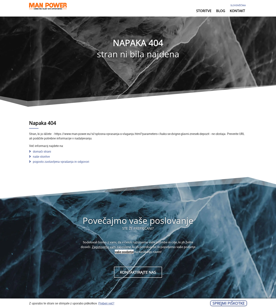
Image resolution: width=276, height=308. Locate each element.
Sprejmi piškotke (229, 303)
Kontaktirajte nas (138, 272)
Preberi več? (106, 303)
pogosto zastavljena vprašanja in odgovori (61, 162)
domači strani (42, 151)
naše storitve (41, 156)
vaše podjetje (124, 252)
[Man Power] (48, 7)
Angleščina (236, 15)
